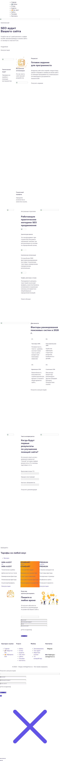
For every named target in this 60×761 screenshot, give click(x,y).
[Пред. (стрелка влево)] (0, 760)
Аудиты (13, 8)
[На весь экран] (2, 758)
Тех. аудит (37, 650)
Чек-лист (22, 654)
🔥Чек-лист (15, 10)
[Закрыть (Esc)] (5, 758)
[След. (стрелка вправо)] (2, 760)
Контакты (14, 16)
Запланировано (39, 648)
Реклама (14, 14)
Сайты (13, 12)
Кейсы (21, 648)
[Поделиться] (3, 758)
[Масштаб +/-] (0, 758)
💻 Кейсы (14, 4)
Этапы (13, 6)
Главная (13, 2)
